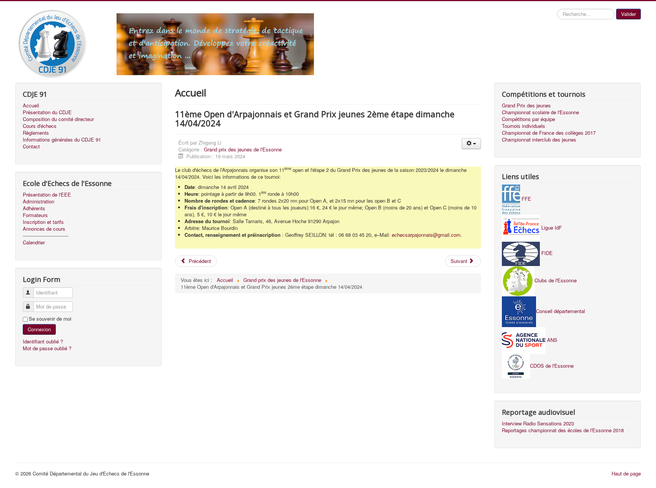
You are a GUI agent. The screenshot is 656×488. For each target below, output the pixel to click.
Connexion (39, 329)
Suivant (460, 260)
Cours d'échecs (40, 126)
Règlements (36, 132)
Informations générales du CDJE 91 (62, 139)
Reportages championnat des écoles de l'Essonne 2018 (563, 430)
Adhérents (34, 208)
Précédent (199, 260)
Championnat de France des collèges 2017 (549, 132)
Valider (628, 13)
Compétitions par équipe (528, 119)
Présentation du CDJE (47, 112)
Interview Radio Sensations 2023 (538, 423)
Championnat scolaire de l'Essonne (540, 112)
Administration (38, 201)
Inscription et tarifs (43, 222)
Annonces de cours (44, 228)
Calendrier (34, 242)
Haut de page (626, 473)
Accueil (31, 105)
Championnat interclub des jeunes (539, 139)
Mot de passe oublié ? (47, 348)
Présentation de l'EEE (47, 194)
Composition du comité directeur (58, 119)
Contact (31, 146)
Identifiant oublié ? (43, 341)
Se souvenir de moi (50, 318)
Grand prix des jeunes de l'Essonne (243, 149)
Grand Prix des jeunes (526, 105)
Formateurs (35, 215)
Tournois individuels (523, 126)
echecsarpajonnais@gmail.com (426, 234)
